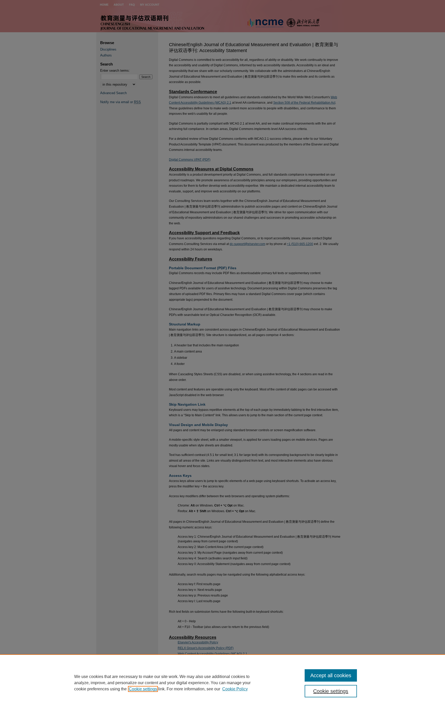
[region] (222, 682)
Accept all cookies (330, 675)
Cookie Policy (235, 689)
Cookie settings (143, 689)
